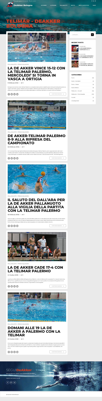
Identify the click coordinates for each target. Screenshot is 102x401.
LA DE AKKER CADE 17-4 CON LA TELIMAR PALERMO (35, 269)
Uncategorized (75, 100)
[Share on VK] (17, 94)
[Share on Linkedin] (14, 94)
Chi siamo (44, 5)
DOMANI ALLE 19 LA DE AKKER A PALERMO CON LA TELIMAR (34, 331)
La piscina (53, 5)
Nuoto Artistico (84, 5)
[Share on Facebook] (9, 94)
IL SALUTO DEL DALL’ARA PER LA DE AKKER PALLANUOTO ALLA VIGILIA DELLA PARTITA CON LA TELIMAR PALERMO (36, 205)
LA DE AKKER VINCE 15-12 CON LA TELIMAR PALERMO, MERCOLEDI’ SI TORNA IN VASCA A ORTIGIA (36, 73)
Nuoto (73, 5)
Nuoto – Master (75, 84)
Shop (94, 5)
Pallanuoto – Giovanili (76, 90)
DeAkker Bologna (23, 5)
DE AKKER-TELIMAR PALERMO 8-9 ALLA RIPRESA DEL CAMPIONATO (36, 139)
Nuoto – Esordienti (75, 81)
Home (8, 16)
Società (73, 97)
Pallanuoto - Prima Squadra (18, 64)
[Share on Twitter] (12, 94)
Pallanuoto (63, 5)
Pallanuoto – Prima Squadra (78, 94)
